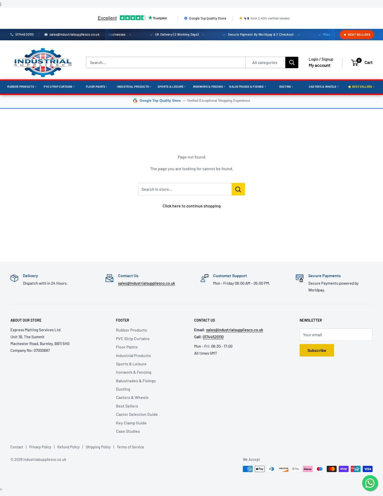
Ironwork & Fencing (209, 86)
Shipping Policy (98, 447)
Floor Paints (97, 86)
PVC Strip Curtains (59, 86)
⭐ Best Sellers (361, 86)
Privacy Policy (40, 447)
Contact (16, 447)
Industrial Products (134, 86)
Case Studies (128, 431)
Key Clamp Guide (131, 422)
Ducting (286, 86)
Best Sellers (359, 34)
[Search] (291, 62)
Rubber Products (21, 86)
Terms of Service (130, 447)
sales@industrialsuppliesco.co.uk (146, 283)
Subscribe (316, 350)
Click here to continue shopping (192, 205)
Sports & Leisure (172, 86)
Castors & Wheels (324, 86)
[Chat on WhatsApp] (370, 483)
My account (319, 65)
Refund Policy (68, 447)
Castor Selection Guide (137, 414)
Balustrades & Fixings (247, 86)
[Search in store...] (238, 189)
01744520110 (213, 336)
